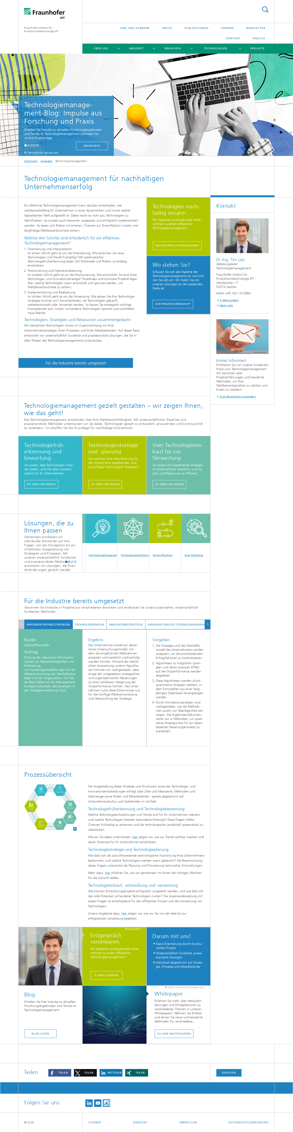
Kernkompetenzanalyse (88, 555)
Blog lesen (40, 1033)
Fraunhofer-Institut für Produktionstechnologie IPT (41, 29)
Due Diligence (179, 555)
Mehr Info (226, 305)
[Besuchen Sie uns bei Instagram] (106, 1103)
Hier (135, 837)
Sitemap (94, 1122)
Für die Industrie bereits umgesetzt (76, 363)
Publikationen (196, 28)
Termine (227, 28)
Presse (167, 28)
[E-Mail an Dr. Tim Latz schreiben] (53, 956)
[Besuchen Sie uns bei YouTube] (97, 1103)
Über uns (101, 48)
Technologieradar (89, 624)
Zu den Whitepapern (174, 1033)
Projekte (257, 48)
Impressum (188, 1122)
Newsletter (255, 28)
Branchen (173, 48)
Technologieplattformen (120, 555)
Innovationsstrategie (126, 624)
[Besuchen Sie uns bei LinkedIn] (89, 1103)
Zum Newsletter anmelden (238, 396)
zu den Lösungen (41, 484)
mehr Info (58, 145)
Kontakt (233, 38)
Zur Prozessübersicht (173, 304)
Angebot (136, 48)
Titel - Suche (265, 9)
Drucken (229, 1072)
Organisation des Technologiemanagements (182, 624)
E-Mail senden (106, 975)
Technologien (215, 48)
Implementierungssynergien (48, 624)
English (259, 38)
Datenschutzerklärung (249, 1122)
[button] (25, 145)
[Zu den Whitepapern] (117, 1015)
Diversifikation (148, 555)
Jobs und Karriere (135, 28)
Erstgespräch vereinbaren (177, 245)
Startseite (31, 161)
